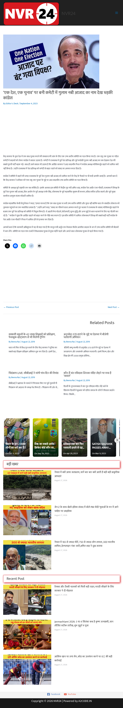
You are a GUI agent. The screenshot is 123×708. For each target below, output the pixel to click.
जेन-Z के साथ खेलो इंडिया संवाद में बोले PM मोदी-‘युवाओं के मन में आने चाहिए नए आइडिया (86, 509)
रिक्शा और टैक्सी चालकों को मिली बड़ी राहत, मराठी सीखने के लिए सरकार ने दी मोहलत (84, 588)
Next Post (113, 307)
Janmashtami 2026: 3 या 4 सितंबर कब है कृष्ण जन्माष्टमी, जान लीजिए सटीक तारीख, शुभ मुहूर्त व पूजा (83, 623)
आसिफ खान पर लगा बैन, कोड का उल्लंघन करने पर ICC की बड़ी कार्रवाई (83, 658)
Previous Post (11, 307)
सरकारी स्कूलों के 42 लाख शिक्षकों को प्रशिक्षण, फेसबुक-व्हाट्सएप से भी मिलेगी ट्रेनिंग (32, 336)
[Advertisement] (61, 132)
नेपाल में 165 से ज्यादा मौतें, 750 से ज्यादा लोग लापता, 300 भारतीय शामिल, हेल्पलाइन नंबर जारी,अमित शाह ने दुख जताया (84, 544)
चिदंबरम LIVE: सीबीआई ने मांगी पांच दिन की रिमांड (33, 373)
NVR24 (69, 13)
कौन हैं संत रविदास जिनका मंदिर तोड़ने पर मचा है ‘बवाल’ (87, 374)
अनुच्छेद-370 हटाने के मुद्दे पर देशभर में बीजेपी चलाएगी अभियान (86, 336)
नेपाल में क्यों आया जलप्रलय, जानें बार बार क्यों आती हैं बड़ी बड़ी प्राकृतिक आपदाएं (86, 474)
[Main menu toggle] (116, 13)
